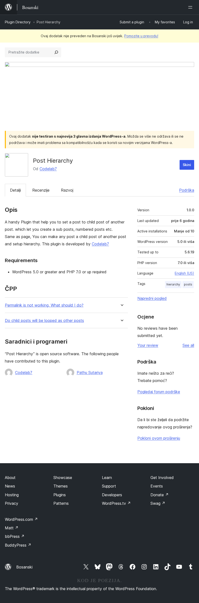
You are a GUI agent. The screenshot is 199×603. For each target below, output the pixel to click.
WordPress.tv (116, 503)
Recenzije (41, 190)
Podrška (186, 190)
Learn (107, 477)
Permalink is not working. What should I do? (44, 305)
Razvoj (67, 190)
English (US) (184, 273)
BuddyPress (18, 545)
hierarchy (173, 284)
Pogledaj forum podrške (158, 391)
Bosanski (24, 567)
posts (188, 284)
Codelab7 (48, 168)
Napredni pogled (152, 298)
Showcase (62, 477)
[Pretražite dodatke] (56, 52)
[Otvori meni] (191, 7)
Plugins (59, 494)
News (10, 486)
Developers (112, 494)
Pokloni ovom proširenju (158, 438)
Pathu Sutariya (90, 372)
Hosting (12, 494)
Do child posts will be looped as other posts (44, 320)
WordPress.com (21, 519)
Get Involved (162, 477)
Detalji (15, 190)
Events (156, 486)
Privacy (11, 503)
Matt (11, 527)
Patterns (61, 503)
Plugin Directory (18, 22)
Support (109, 486)
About (10, 477)
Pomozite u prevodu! (141, 36)
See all (188, 345)
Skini (187, 165)
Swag (157, 503)
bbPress (15, 536)
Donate (159, 494)
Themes (60, 486)
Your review (147, 345)
